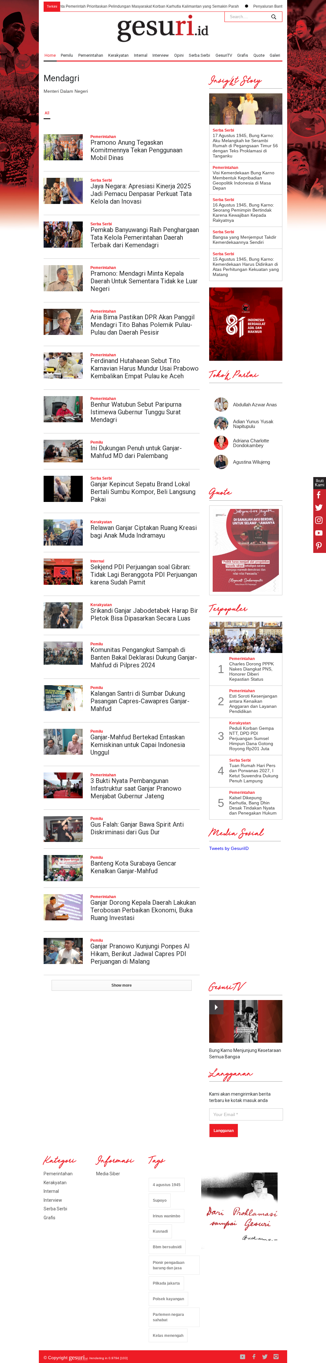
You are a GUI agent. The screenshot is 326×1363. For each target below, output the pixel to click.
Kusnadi (160, 1231)
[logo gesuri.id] (163, 28)
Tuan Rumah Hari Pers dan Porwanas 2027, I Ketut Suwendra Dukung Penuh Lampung (253, 773)
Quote (259, 55)
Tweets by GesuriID (229, 848)
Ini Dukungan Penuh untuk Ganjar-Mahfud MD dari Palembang (136, 452)
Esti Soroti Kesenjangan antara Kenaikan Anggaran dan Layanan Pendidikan (253, 703)
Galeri (275, 55)
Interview (160, 55)
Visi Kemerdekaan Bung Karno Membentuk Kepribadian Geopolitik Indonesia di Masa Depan (243, 180)
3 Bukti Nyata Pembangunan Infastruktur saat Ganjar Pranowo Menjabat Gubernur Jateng (135, 788)
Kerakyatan (118, 55)
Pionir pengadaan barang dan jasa (168, 1265)
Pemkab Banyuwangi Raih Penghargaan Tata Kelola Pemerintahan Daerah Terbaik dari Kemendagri (144, 237)
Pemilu (67, 55)
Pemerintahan (90, 55)
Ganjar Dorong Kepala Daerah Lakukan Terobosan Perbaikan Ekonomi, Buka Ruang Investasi (143, 910)
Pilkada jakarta (166, 1283)
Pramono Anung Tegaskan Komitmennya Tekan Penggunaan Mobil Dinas (136, 150)
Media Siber (108, 1173)
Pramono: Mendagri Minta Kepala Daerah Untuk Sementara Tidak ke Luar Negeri (144, 281)
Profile (274, 113)
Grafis (242, 55)
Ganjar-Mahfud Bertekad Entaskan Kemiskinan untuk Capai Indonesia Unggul (137, 744)
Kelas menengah (168, 1335)
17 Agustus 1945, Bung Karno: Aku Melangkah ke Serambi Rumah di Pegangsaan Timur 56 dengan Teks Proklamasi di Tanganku (245, 145)
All (47, 113)
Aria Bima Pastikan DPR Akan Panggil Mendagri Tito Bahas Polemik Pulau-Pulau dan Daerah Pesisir (142, 324)
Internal (140, 55)
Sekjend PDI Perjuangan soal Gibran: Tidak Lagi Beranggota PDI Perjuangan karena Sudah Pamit (143, 574)
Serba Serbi (199, 55)
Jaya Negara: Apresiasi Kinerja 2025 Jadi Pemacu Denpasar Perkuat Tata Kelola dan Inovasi (141, 193)
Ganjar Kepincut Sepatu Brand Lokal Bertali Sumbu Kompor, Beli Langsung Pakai (142, 491)
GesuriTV (224, 55)
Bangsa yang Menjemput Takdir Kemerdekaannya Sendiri (244, 240)
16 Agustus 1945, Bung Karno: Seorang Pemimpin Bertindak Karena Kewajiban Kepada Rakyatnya (243, 212)
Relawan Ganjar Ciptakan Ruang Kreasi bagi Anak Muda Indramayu (143, 531)
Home (50, 55)
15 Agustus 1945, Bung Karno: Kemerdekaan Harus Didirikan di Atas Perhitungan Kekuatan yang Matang (246, 267)
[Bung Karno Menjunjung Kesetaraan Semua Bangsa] (245, 1021)
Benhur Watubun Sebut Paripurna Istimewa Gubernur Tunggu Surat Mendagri (135, 412)
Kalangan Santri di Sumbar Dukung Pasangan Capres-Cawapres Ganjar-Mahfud (139, 701)
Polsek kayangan (168, 1299)
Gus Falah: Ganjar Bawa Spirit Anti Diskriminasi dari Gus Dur (137, 828)
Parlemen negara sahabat (168, 1317)
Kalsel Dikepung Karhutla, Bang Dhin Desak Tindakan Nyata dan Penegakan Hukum (253, 805)
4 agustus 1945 (167, 1185)
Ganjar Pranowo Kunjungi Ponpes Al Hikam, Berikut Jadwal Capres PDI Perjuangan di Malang (139, 953)
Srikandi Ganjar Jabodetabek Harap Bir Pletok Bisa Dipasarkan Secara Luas (144, 614)
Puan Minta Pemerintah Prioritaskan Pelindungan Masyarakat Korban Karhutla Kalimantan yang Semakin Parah (113, 6)
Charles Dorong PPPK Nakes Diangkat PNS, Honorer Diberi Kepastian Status (251, 671)
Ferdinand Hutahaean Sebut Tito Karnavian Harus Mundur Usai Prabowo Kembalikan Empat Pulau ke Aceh (144, 368)
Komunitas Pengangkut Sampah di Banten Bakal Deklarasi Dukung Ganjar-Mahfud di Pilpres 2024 (143, 657)
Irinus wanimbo (166, 1216)
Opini (179, 55)
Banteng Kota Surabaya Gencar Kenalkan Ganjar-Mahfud (133, 867)
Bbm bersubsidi (167, 1247)
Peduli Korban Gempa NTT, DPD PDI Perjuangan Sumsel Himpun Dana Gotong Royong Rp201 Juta (251, 738)
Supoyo (160, 1200)
